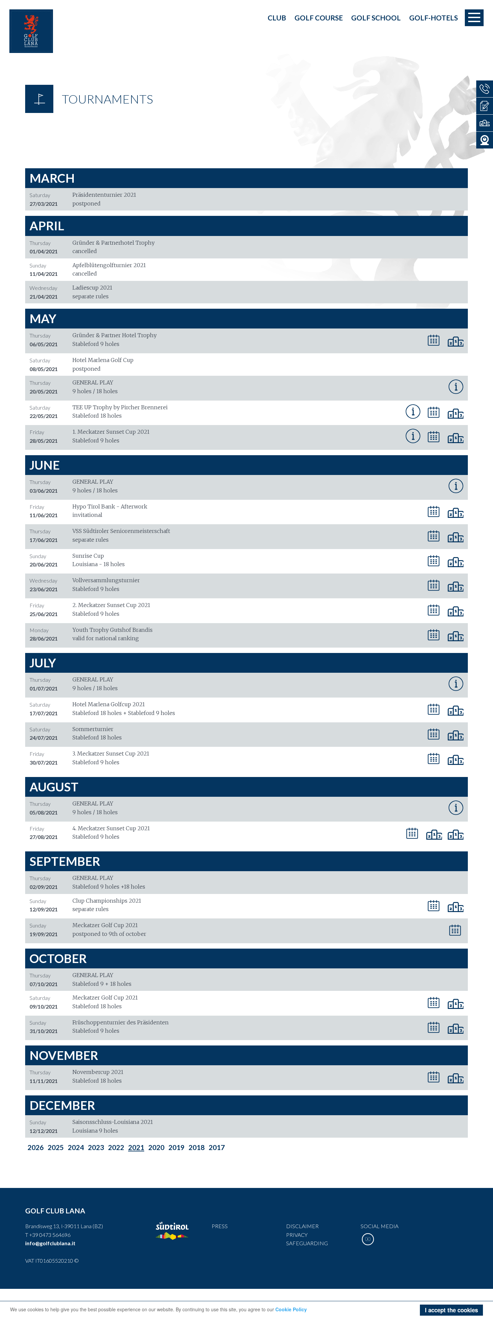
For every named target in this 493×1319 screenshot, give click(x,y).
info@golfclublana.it (50, 1243)
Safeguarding (307, 1243)
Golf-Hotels (433, 17)
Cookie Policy (291, 1309)
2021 (136, 1147)
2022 (116, 1147)
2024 (76, 1147)
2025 (56, 1147)
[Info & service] (484, 106)
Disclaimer (302, 1226)
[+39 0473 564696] (484, 88)
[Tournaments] (484, 123)
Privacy (297, 1235)
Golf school (376, 17)
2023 (96, 1147)
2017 (217, 1147)
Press (220, 1226)
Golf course (318, 17)
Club (277, 17)
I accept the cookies (451, 1310)
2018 (196, 1147)
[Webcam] (484, 140)
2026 (36, 1147)
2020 (156, 1147)
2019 (176, 1147)
